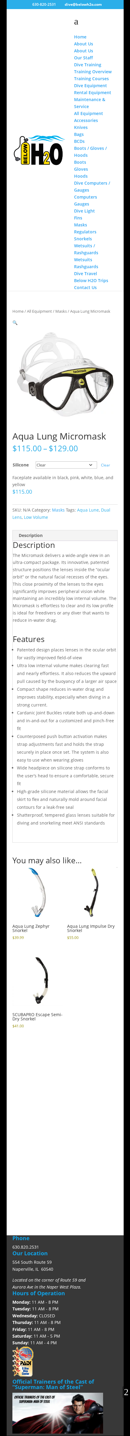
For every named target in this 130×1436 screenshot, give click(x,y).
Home (18, 311)
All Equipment (39, 311)
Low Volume (36, 517)
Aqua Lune (88, 510)
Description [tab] (31, 535)
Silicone (21, 465)
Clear (105, 465)
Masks (61, 311)
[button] (15, 322)
